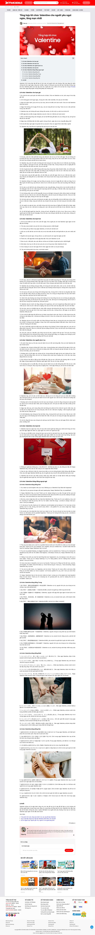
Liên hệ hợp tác (28, 904)
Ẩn (73, 58)
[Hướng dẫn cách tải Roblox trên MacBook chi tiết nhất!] (65, 881)
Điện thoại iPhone (9, 920)
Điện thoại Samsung (10, 924)
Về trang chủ (28, 908)
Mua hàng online (44, 904)
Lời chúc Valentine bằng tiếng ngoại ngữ (32, 70)
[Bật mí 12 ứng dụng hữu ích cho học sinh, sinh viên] (29, 864)
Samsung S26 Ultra (31, 924)
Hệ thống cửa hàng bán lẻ (31, 906)
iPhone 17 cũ (29, 926)
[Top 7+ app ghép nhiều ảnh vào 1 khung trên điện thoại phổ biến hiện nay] (47, 881)
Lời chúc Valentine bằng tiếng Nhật (31, 76)
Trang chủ (7, 6)
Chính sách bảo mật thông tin (63, 911)
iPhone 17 (72, 920)
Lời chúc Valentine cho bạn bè (29, 67)
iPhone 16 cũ (50, 926)
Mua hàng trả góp (45, 902)
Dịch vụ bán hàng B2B (46, 913)
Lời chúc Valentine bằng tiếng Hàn (31, 78)
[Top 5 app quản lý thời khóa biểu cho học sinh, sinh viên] (65, 864)
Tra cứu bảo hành (45, 908)
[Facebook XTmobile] (7, 915)
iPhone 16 (8, 922)
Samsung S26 (51, 924)
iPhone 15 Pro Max (52, 922)
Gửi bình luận (69, 850)
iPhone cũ (8, 926)
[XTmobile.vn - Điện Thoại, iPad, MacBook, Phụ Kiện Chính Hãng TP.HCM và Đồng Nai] (14, 2)
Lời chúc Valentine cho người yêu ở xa (31, 65)
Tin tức (11, 6)
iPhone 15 (72, 922)
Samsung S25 (72, 924)
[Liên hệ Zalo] (91, 927)
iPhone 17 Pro (51, 920)
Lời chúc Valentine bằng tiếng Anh (31, 72)
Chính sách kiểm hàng (61, 913)
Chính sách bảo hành (61, 909)
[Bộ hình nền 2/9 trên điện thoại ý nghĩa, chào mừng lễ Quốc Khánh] (47, 864)
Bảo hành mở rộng (60, 902)
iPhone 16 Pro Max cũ (74, 926)
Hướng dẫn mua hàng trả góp (47, 912)
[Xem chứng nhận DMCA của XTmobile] (84, 914)
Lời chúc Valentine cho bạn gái (29, 61)
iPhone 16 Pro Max (31, 922)
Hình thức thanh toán (45, 906)
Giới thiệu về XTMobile (30, 902)
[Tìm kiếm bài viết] (57, 3)
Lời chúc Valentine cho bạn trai (30, 63)
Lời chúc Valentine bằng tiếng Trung (31, 74)
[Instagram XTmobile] (14, 915)
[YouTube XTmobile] (9, 915)
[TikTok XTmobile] (12, 915)
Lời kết (23, 80)
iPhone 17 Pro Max (31, 920)
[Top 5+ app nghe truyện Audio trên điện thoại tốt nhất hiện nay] (29, 881)
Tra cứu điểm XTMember (46, 910)
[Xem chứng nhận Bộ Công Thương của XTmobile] (76, 914)
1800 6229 (64, 2)
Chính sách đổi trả (60, 907)
